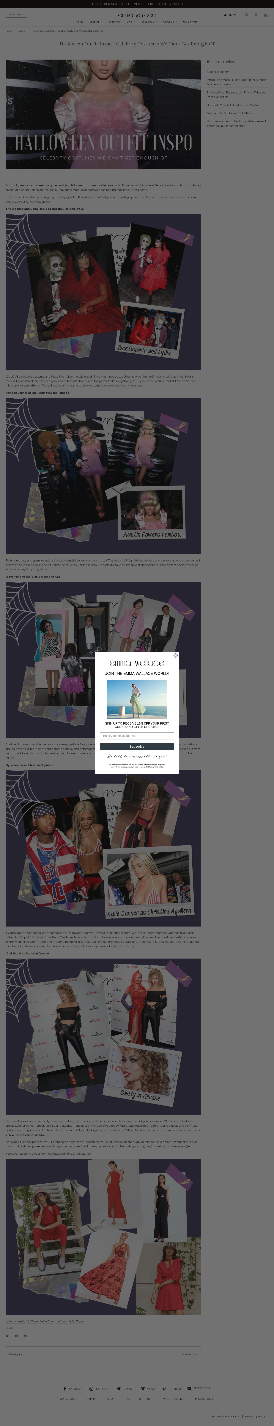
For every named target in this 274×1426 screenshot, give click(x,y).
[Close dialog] (175, 655)
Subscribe (137, 746)
